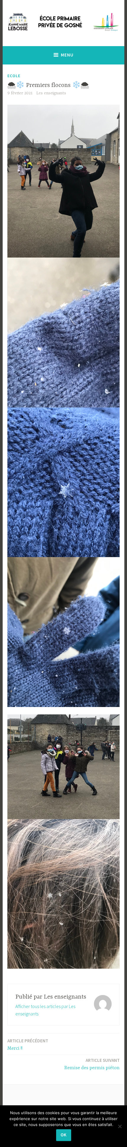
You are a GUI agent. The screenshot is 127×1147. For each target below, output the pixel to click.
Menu (67, 55)
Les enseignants (51, 93)
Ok (64, 1135)
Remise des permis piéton (92, 1064)
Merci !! (27, 1044)
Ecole (13, 75)
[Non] (120, 1126)
